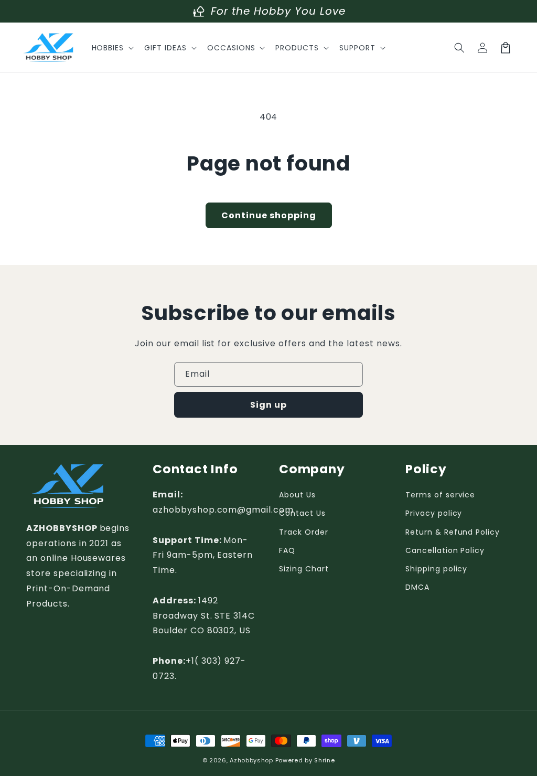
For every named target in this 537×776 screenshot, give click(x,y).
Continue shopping (268, 215)
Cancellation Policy (445, 550)
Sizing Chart (304, 569)
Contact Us (302, 513)
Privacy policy (433, 513)
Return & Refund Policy (452, 532)
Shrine (324, 760)
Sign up (268, 405)
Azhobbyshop (251, 760)
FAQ (287, 550)
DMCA (417, 587)
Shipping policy (436, 569)
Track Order (303, 532)
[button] (111, 48)
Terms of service (440, 495)
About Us (297, 495)
